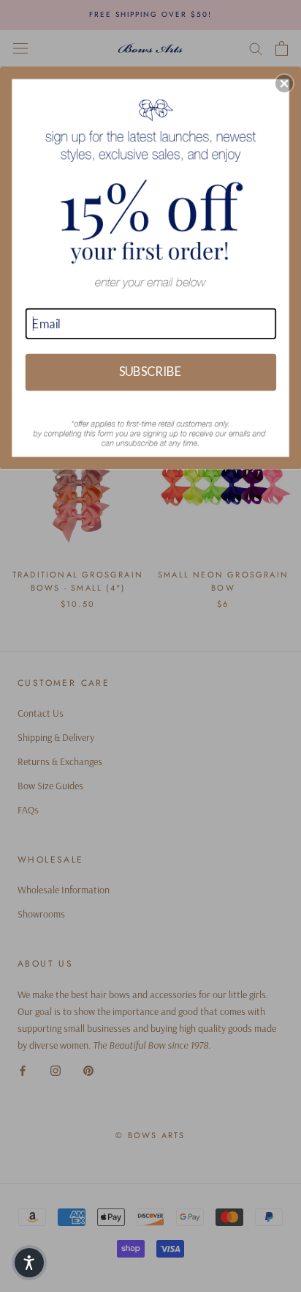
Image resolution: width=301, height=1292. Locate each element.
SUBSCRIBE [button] (151, 370)
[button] (284, 83)
